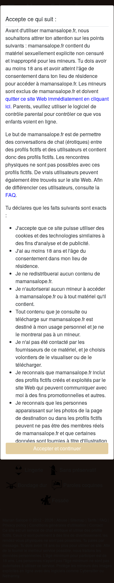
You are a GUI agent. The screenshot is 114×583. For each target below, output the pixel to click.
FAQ (10, 195)
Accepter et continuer (57, 448)
